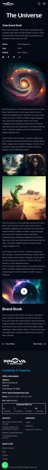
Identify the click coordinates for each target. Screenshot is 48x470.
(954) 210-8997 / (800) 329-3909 (20, 397)
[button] (5, 465)
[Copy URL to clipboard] (19, 57)
